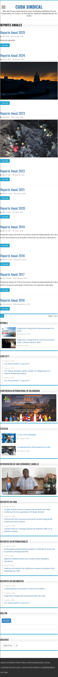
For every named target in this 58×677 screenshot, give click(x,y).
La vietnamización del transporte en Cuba (33, 447)
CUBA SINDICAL (29, 7)
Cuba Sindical (7, 278)
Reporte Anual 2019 (12, 226)
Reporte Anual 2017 (12, 274)
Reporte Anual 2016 (12, 300)
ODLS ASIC (5, 36)
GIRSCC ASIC (6, 175)
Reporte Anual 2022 (12, 170)
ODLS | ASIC (6, 59)
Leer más (5, 45)
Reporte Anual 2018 (12, 255)
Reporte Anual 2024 (12, 55)
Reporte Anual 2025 (12, 32)
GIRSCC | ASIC (7, 194)
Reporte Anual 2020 (12, 208)
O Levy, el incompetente (26, 435)
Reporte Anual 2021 (12, 189)
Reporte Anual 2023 (12, 113)
